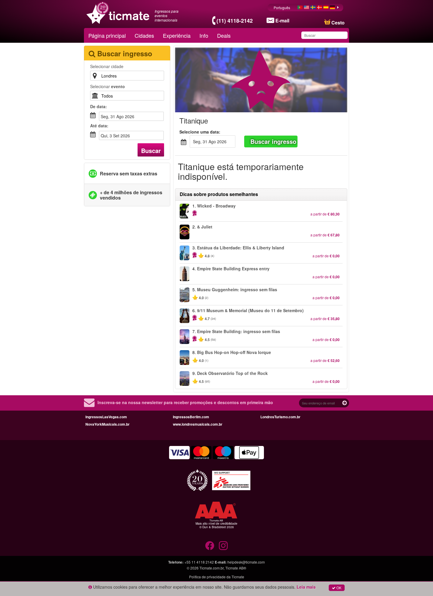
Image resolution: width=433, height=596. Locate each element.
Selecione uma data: (199, 132)
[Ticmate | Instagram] (223, 545)
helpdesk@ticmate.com (246, 561)
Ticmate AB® (235, 567)
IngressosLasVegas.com (106, 416)
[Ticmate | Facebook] (209, 545)
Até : (99, 126)
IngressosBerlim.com (191, 416)
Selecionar (107, 86)
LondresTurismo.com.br (280, 416)
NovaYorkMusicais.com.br (107, 424)
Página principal (107, 35)
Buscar (151, 150)
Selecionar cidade (106, 66)
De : (98, 106)
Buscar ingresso (273, 141)
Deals (224, 35)
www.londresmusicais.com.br (197, 424)
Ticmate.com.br (211, 567)
